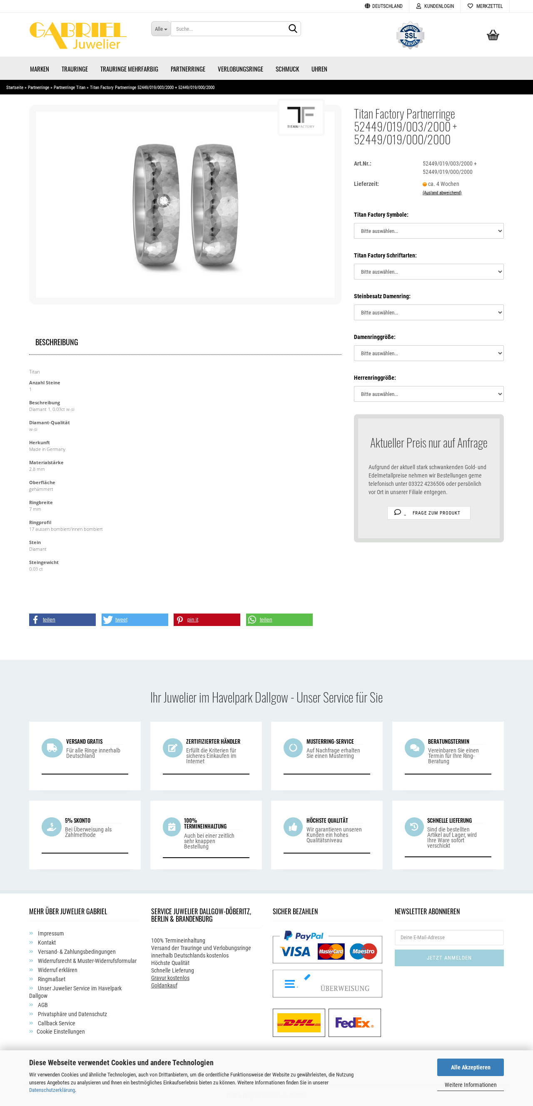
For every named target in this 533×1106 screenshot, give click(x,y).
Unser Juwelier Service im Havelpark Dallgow (75, 992)
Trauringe (75, 68)
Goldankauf (164, 985)
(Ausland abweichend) (442, 192)
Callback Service (56, 1023)
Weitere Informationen (471, 1084)
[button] (62, 620)
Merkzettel (488, 6)
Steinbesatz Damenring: (382, 296)
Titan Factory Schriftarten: (385, 255)
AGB (42, 1005)
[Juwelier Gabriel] (84, 38)
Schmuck (287, 68)
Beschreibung (56, 341)
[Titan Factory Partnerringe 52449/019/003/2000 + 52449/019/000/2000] (185, 204)
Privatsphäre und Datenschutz (72, 1014)
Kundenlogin (438, 6)
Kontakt (46, 942)
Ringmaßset (51, 979)
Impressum (50, 933)
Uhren (319, 68)
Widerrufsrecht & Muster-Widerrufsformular (87, 961)
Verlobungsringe (240, 68)
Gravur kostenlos (170, 978)
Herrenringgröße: (375, 377)
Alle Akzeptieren (471, 1067)
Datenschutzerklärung (52, 1090)
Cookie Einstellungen (61, 1031)
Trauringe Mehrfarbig (129, 68)
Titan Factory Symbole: (381, 214)
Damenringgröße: (375, 337)
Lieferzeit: (366, 184)
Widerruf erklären (57, 970)
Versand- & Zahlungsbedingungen (76, 951)
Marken (39, 68)
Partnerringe (188, 68)
